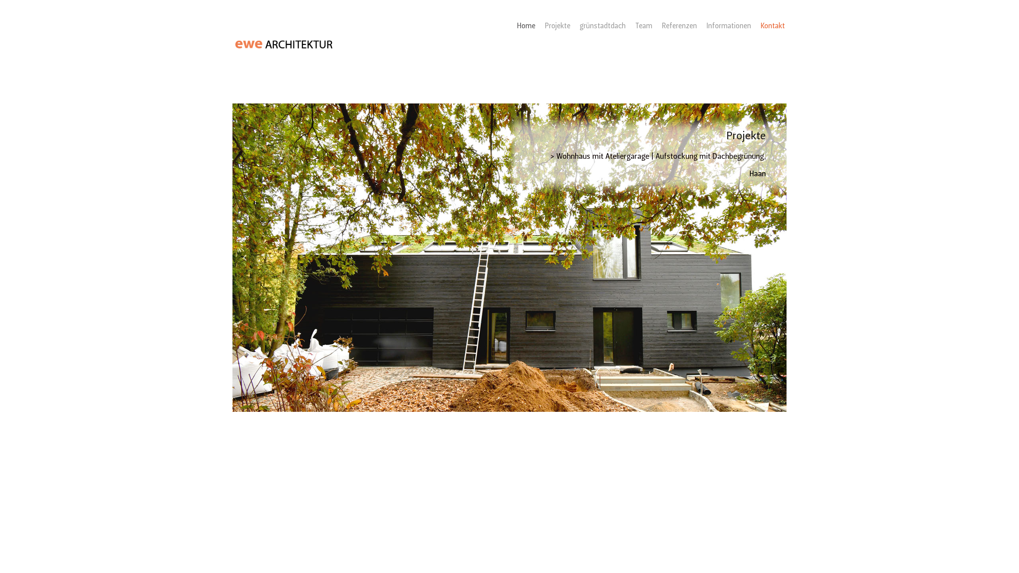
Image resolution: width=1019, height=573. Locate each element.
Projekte (557, 26)
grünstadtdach (603, 26)
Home (526, 26)
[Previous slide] (245, 257)
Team (643, 26)
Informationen (729, 26)
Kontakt (773, 26)
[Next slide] (773, 257)
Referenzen (679, 26)
